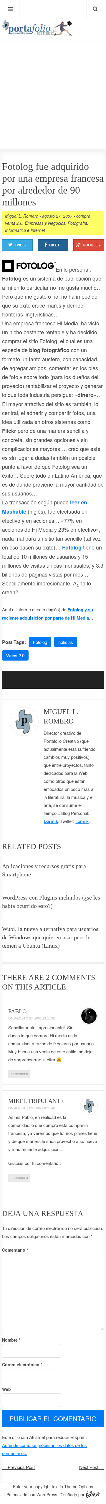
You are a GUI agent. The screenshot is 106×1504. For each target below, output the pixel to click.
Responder (19, 1074)
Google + (92, 245)
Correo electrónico (22, 1364)
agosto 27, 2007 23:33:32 (34, 1018)
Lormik (51, 821)
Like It (55, 245)
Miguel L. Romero (21, 216)
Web (6, 1389)
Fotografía (77, 223)
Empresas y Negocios (45, 223)
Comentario (15, 1250)
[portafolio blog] (37, 34)
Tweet (21, 245)
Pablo (17, 1011)
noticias (65, 642)
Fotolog (72, 547)
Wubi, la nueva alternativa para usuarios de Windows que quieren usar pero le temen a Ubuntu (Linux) (50, 937)
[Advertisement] (53, 77)
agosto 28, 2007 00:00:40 (34, 1107)
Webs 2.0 (15, 655)
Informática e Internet (25, 230)
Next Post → (91, 1467)
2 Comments (70, 977)
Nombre (11, 1340)
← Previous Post (18, 1467)
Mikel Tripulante (36, 1101)
